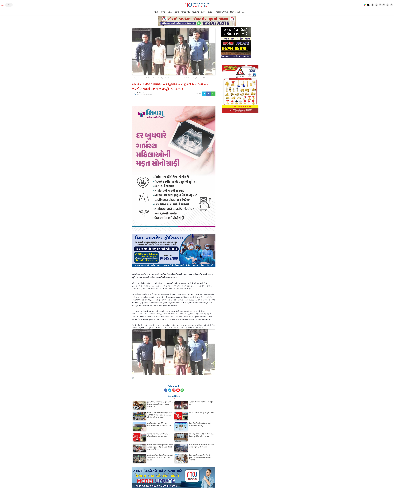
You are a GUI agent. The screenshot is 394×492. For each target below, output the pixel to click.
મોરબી (156, 12)
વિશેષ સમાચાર (235, 12)
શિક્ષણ (209, 12)
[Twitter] (169, 390)
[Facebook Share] (208, 94)
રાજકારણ (195, 12)
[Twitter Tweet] (204, 94)
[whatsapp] (182, 390)
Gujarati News (138, 77)
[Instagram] (174, 390)
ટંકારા (177, 12)
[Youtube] (178, 390)
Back (9, 5)
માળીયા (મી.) (185, 12)
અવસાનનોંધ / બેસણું (221, 12)
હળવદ (163, 12)
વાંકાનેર (169, 12)
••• (243, 12)
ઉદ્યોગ (203, 12)
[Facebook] (165, 390)
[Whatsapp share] (213, 94)
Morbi (145, 77)
